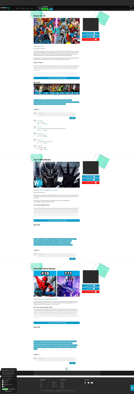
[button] (54, 95)
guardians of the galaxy (65, 242)
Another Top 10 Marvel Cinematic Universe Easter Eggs (41, 85)
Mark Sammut (55, 299)
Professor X (76, 102)
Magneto (71, 102)
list (62, 244)
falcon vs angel (42, 122)
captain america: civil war (39, 242)
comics (35, 240)
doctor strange (57, 240)
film (71, 244)
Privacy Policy (10, 374)
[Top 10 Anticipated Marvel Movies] (71, 88)
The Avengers (47, 102)
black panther (64, 240)
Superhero (70, 347)
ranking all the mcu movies (39, 341)
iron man (69, 240)
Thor (64, 102)
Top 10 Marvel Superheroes (55, 84)
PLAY (51, 9)
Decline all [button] (12, 389)
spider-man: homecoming (39, 244)
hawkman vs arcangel (42, 148)
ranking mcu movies (50, 341)
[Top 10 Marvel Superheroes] (57, 88)
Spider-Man (69, 100)
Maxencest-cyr (40, 139)
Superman (64, 100)
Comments (37, 109)
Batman (59, 100)
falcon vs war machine (42, 135)
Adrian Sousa (42, 190)
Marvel (41, 100)
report (46, 124)
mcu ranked (67, 341)
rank (65, 244)
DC (44, 100)
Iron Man (53, 102)
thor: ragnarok (48, 244)
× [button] (15, 369)
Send (72, 118)
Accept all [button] (5, 389)
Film (64, 347)
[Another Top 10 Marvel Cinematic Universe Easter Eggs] (42, 88)
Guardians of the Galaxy (39, 102)
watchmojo (58, 244)
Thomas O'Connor (54, 190)
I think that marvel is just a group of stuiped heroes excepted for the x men (52, 129)
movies (68, 244)
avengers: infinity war (48, 240)
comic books (48, 100)
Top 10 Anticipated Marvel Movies (71, 84)
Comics (61, 347)
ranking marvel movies (59, 341)
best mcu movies (46, 343)
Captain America (59, 102)
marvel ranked (73, 341)
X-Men (67, 102)
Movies (74, 347)
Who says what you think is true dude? (45, 141)
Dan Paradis (41, 46)
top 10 (53, 244)
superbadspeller (40, 120)
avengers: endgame (54, 343)
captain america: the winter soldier (52, 242)
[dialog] (9, 380)
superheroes (54, 100)
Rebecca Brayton (42, 299)
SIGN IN (132, 6)
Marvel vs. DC (36, 100)
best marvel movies (38, 343)
